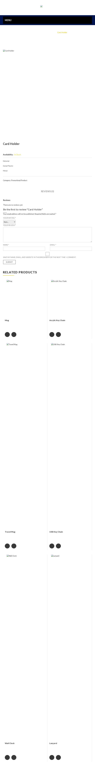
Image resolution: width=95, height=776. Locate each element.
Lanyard (53, 743)
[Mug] (25, 298)
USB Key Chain (56, 532)
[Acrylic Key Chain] (69, 298)
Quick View (13, 334)
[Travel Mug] (25, 435)
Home (30, 32)
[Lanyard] (69, 647)
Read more (7, 334)
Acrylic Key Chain (57, 320)
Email (53, 245)
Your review (9, 225)
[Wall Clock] (25, 647)
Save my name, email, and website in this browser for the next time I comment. (39, 257)
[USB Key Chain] (69, 435)
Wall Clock (9, 743)
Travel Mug (10, 532)
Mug (7, 320)
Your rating (9, 218)
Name (6, 245)
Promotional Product (45, 32)
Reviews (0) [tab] (47, 191)
